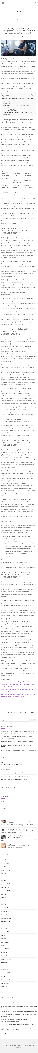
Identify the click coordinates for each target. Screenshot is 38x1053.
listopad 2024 (5, 873)
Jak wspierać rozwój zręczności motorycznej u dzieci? (17, 773)
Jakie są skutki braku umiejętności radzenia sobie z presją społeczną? (16, 102)
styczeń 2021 (5, 949)
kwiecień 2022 (5, 897)
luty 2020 (4, 986)
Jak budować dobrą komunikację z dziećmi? (15, 682)
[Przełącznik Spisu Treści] (32, 95)
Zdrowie (3, 808)
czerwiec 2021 (5, 932)
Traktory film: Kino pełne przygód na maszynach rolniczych (19, 1011)
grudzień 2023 (5, 884)
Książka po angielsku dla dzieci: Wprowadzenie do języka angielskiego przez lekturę (20, 711)
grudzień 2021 (5, 911)
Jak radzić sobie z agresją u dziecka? (12, 1002)
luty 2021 (3, 945)
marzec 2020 (5, 983)
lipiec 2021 (4, 928)
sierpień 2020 (5, 966)
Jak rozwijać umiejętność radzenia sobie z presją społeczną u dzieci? (16, 106)
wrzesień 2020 (5, 962)
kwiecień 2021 (5, 938)
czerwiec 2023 (5, 890)
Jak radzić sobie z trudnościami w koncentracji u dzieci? (17, 1024)
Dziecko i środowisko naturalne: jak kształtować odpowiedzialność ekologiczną (15, 1020)
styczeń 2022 (5, 908)
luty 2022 (4, 904)
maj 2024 (3, 880)
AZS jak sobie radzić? (14, 844)
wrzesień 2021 (5, 921)
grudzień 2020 (5, 952)
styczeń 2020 (5, 990)
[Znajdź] (35, 3)
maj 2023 (3, 894)
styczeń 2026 (5, 863)
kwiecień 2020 (5, 980)
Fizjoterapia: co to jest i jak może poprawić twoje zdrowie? (19, 750)
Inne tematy (4, 805)
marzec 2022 (5, 901)
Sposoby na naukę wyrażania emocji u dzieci (14, 779)
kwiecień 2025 (5, 870)
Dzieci (19, 20)
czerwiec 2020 (5, 973)
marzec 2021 (5, 942)
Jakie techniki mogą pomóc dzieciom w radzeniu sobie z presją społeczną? (18, 113)
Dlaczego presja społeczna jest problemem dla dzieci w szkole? (18, 99)
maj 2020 (4, 976)
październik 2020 (6, 959)
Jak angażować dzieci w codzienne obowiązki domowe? (17, 1033)
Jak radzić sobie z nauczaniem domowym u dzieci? (16, 776)
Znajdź (32, 720)
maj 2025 (3, 867)
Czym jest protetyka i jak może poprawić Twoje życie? (17, 741)
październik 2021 (6, 918)
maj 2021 (3, 935)
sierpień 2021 (5, 925)
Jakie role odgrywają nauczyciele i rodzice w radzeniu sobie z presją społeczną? (18, 109)
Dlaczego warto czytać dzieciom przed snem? (19, 708)
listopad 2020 (5, 956)
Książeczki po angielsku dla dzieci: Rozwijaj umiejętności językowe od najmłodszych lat (18, 1028)
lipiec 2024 (4, 877)
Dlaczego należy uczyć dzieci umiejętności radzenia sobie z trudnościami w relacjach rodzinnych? (18, 763)
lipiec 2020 (4, 969)
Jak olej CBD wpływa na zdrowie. (17, 829)
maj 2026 (3, 860)
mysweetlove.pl (28, 37)
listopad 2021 (5, 914)
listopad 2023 (5, 887)
